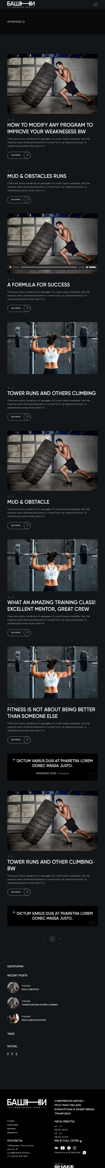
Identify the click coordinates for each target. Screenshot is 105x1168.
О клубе (10, 1121)
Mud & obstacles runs (36, 176)
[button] (12, 352)
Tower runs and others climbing (51, 393)
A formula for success (38, 285)
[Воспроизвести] (10, 267)
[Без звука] (87, 267)
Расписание (12, 1125)
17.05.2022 (26, 986)
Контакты (11, 1129)
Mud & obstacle (28, 502)
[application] (52, 267)
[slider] (92, 267)
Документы (12, 1132)
